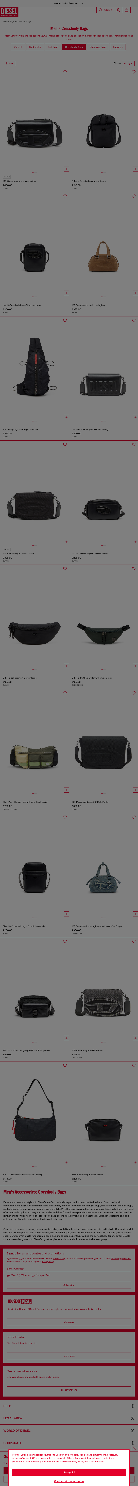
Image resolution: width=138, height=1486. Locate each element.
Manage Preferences (45, 1461)
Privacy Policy (76, 1461)
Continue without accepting (69, 1481)
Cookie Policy (96, 1461)
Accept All (69, 1472)
